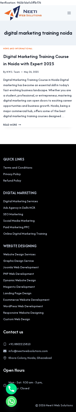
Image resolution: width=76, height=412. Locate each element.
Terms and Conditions (17, 167)
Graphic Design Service (18, 261)
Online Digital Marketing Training (25, 233)
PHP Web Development (18, 274)
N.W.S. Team (13, 72)
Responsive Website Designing (23, 312)
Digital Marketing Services (20, 201)
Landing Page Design (17, 293)
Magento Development (19, 287)
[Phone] (11, 388)
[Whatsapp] (11, 401)
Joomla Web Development (21, 267)
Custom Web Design (16, 319)
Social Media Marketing (19, 220)
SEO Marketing (13, 214)
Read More (12, 124)
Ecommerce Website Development (26, 299)
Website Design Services (19, 254)
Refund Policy (12, 180)
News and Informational (17, 48)
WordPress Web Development (23, 306)
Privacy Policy (12, 174)
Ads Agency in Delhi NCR (19, 207)
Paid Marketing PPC (16, 227)
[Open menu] (69, 13)
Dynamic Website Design (19, 280)
